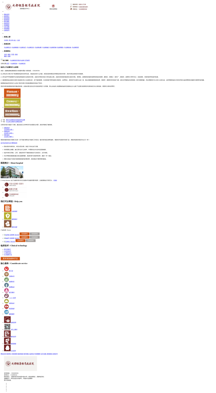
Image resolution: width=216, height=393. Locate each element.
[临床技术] (10, 260)
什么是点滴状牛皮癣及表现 (14, 121)
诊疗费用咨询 (13, 143)
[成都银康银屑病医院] (20, 370)
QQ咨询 (13, 350)
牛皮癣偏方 (45, 47)
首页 (7, 63)
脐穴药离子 (7, 249)
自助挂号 (6, 30)
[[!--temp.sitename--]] (12, 177)
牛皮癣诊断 (38, 47)
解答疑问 (14, 219)
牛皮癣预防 (60, 47)
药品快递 (11, 308)
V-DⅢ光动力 (7, 253)
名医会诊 (11, 303)
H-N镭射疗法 (8, 254)
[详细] (55, 180)
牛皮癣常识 (7, 47)
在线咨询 (13, 322)
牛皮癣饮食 (67, 47)
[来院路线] (7, 343)
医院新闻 (6, 18)
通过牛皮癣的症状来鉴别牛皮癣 (15, 120)
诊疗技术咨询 (5, 143)
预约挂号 (13, 336)
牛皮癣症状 (30, 47)
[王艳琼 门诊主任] (9, 241)
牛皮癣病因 (15, 47)
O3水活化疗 (7, 251)
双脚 (9, 56)
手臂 (12, 54)
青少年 (11, 40)
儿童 (18, 40)
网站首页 (6, 14)
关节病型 (27, 60)
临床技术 (6, 23)
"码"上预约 (14, 329)
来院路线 (6, 28)
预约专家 (14, 227)
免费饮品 (11, 287)
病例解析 (6, 25)
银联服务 (11, 314)
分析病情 (14, 211)
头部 (5, 54)
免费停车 (11, 281)
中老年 (6, 40)
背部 (16, 54)
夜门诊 (11, 271)
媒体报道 (6, 19)
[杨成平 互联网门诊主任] (11, 238)
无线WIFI (11, 276)
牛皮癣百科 (14, 63)
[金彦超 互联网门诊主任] (11, 235)
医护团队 (6, 21)
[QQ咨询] (15, 197)
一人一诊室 (12, 298)
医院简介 (6, 16)
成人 (14, 40)
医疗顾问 (11, 292)
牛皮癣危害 (75, 47)
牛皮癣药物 (53, 47)
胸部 (5, 56)
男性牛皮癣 (20, 60)
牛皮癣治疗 (22, 47)
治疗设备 (6, 26)
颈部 (9, 54)
